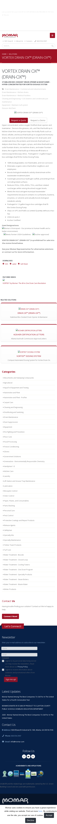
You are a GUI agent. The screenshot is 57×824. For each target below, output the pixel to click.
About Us (19, 41)
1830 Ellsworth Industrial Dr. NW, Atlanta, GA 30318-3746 (32, 730)
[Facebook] (24, 756)
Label (14, 264)
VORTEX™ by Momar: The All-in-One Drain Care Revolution (24, 283)
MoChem (12, 108)
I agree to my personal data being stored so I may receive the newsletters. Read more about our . (20, 664)
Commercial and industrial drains (33, 89)
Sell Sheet (24, 264)
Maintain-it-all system (20, 105)
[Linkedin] (33, 756)
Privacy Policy (23, 667)
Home (4, 54)
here (40, 811)
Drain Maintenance (12, 89)
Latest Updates (11, 691)
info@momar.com (17, 742)
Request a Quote (18, 120)
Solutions (13, 54)
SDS (6, 264)
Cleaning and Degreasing (11, 99)
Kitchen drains (23, 92)
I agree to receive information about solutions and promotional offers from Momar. (20, 673)
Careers (29, 41)
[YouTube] (28, 756)
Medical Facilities (24, 95)
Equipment (6, 105)
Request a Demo (37, 120)
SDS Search (8, 41)
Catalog (28, 21)
